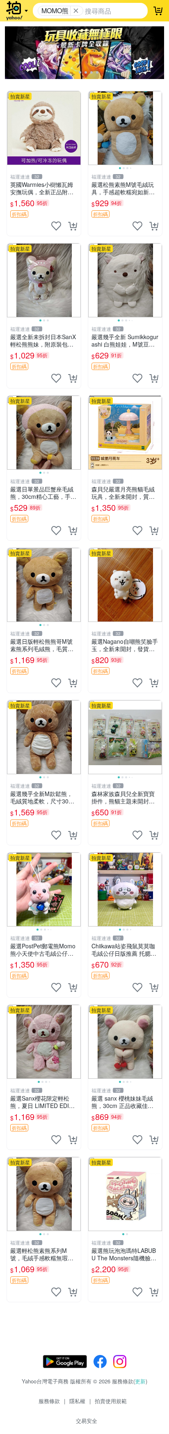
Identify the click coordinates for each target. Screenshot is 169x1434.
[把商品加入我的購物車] (73, 226)
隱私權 (77, 1401)
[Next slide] (156, 128)
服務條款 (49, 1401)
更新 (140, 1381)
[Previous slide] (93, 128)
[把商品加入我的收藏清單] (56, 226)
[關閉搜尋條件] (76, 10)
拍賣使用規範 (111, 1401)
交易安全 (86, 1421)
